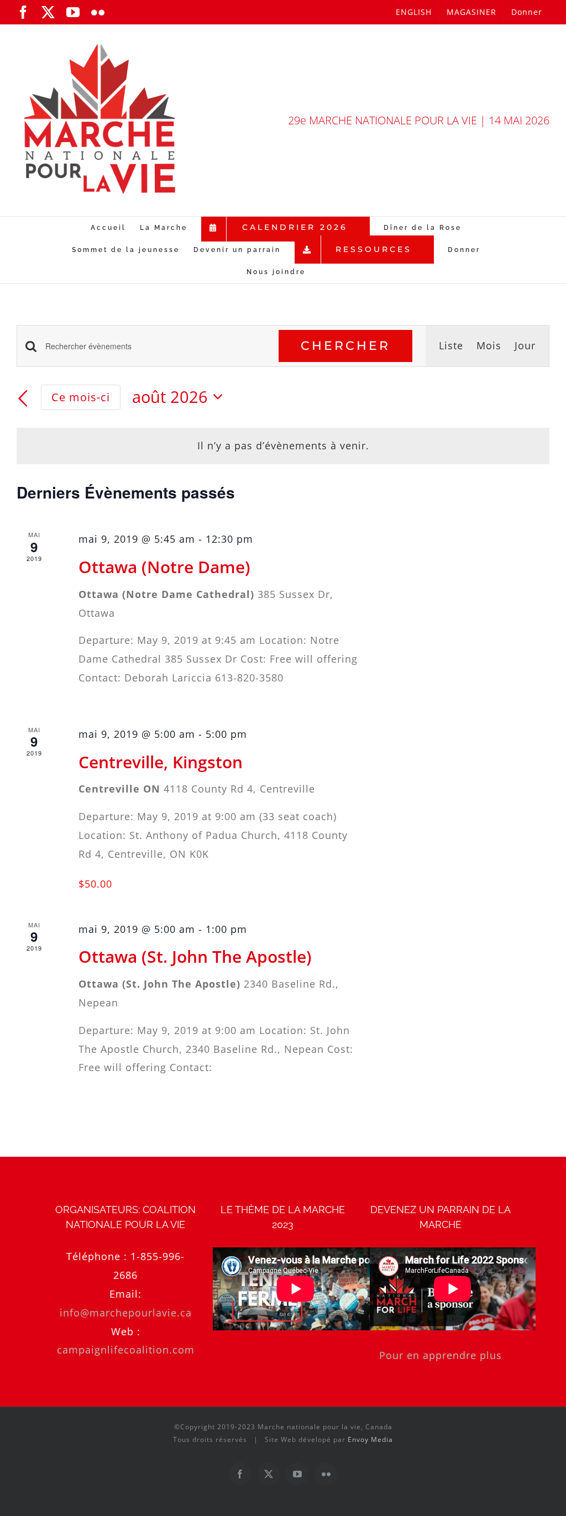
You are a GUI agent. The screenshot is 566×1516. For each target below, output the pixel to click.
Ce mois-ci (80, 397)
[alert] (283, 446)
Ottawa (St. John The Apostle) (195, 956)
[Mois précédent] (23, 398)
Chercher (345, 345)
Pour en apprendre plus (440, 1355)
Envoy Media (370, 1439)
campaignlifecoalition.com (126, 1349)
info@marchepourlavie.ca (126, 1312)
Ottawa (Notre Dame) (164, 566)
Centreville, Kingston (160, 762)
